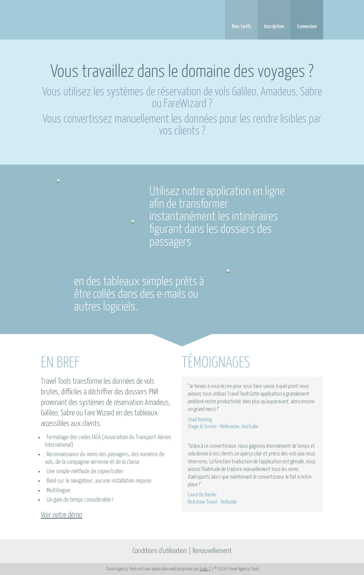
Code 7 (205, 569)
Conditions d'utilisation (159, 551)
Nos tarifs (241, 26)
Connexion (307, 26)
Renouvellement (212, 551)
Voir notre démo (61, 515)
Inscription (274, 26)
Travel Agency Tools (96, 20)
